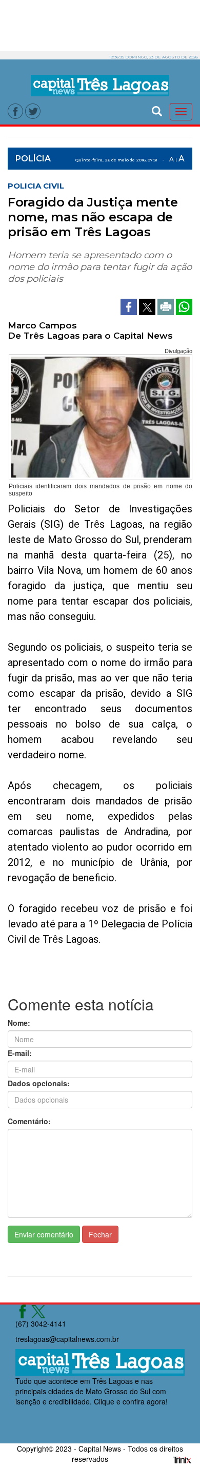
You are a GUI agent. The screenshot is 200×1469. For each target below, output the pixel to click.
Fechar (100, 1234)
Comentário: (29, 1121)
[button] (157, 110)
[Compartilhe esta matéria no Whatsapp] (184, 306)
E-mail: (20, 1053)
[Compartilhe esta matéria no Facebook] (130, 306)
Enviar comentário (43, 1234)
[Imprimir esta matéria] (166, 306)
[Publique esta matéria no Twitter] (148, 306)
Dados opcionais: (39, 1083)
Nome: (19, 1023)
